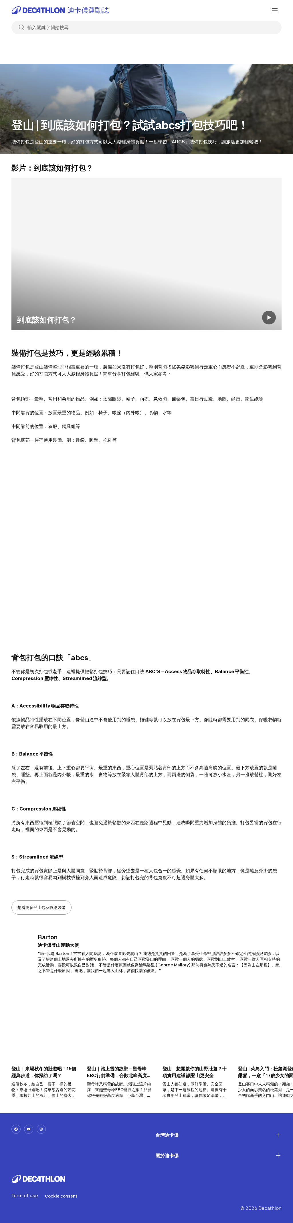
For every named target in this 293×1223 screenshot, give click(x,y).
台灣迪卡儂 (167, 1135)
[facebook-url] (16, 1129)
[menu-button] (275, 10)
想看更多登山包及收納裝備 (41, 907)
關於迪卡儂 (167, 1155)
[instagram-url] (41, 1129)
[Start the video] (269, 317)
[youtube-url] (28, 1129)
